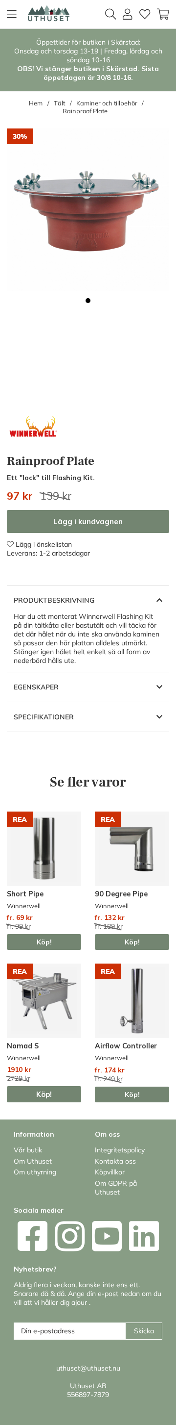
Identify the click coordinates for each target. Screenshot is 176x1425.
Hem (36, 103)
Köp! (44, 942)
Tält (59, 103)
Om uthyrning (35, 1172)
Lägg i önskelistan (43, 544)
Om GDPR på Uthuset (116, 1187)
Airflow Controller (126, 1046)
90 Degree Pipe (121, 894)
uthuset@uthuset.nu (88, 1368)
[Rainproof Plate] (88, 300)
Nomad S (23, 1046)
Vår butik (28, 1149)
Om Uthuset (33, 1161)
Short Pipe (25, 894)
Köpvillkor (110, 1172)
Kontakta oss (115, 1161)
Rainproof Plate (85, 111)
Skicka (144, 1330)
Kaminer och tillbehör (106, 103)
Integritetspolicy (120, 1149)
